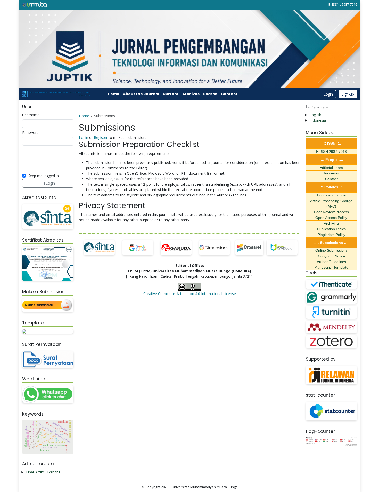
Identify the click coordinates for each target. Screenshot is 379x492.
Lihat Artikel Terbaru (43, 472)
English (315, 114)
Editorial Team (331, 167)
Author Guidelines (331, 262)
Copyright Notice (331, 256)
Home (113, 94)
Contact (229, 94)
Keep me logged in (43, 175)
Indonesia (318, 120)
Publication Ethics (331, 229)
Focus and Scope (331, 195)
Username (30, 114)
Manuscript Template (331, 267)
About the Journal (141, 94)
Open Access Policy (331, 218)
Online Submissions (331, 250)
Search (210, 94)
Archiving (331, 223)
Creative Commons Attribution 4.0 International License (189, 293)
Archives (191, 94)
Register (101, 137)
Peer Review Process (331, 212)
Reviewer (331, 173)
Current (171, 94)
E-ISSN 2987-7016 (331, 151)
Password (30, 132)
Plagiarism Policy (331, 235)
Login (328, 94)
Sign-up (348, 94)
